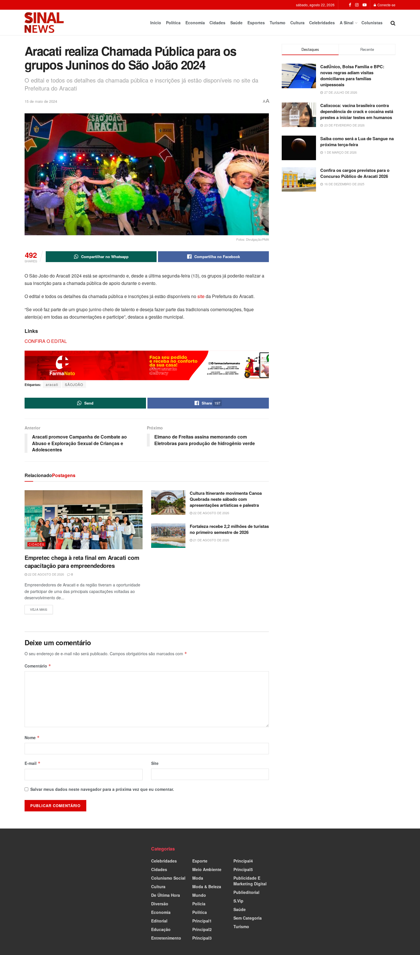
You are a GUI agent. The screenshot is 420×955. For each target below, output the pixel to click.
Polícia (198, 903)
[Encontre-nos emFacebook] (350, 5)
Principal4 (243, 861)
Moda (197, 878)
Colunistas (372, 22)
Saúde (236, 22)
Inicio (155, 22)
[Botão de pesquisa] (393, 22)
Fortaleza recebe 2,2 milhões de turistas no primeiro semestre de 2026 (229, 529)
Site (155, 763)
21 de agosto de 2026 (210, 540)
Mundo (199, 895)
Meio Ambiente (206, 869)
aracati (52, 384)
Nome (32, 737)
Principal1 (202, 921)
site (201, 296)
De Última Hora (165, 895)
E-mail (33, 763)
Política (173, 22)
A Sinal (346, 22)
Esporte (199, 861)
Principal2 (202, 929)
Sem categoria (247, 918)
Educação (161, 929)
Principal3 (202, 938)
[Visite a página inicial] (44, 22)
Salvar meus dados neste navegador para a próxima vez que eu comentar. (102, 789)
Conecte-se (386, 4)
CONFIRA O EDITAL (46, 341)
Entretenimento (166, 938)
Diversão (159, 903)
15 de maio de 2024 (41, 101)
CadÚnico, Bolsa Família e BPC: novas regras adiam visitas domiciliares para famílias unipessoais (352, 75)
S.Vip (238, 901)
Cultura (297, 22)
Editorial (159, 921)
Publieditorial (246, 892)
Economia (195, 22)
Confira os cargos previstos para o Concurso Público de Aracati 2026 (354, 173)
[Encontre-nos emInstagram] (357, 5)
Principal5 (243, 869)
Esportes (256, 22)
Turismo (277, 22)
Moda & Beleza (206, 886)
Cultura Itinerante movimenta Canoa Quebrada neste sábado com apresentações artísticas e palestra (226, 499)
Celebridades (322, 22)
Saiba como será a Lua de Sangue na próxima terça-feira (357, 141)
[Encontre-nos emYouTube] (365, 5)
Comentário (38, 666)
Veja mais (41, 608)
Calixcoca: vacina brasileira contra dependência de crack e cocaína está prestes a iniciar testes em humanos (356, 111)
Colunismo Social (168, 878)
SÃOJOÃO (74, 384)
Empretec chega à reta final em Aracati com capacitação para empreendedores (82, 561)
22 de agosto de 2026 (45, 574)
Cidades (217, 22)
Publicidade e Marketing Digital (250, 880)
